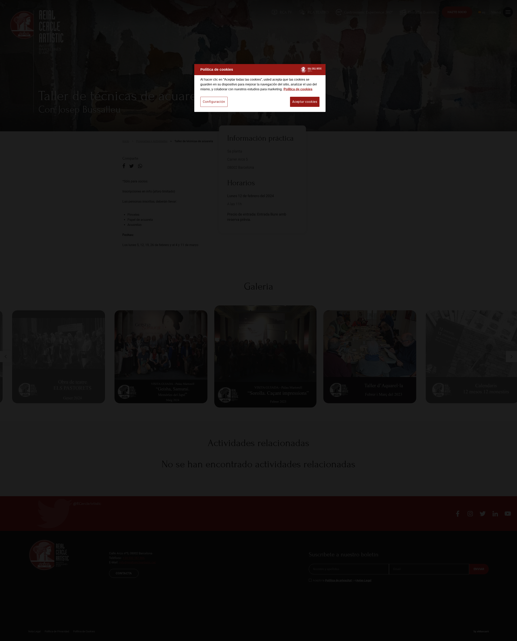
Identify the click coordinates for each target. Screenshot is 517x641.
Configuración (214, 102)
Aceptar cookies (304, 102)
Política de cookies (298, 89)
